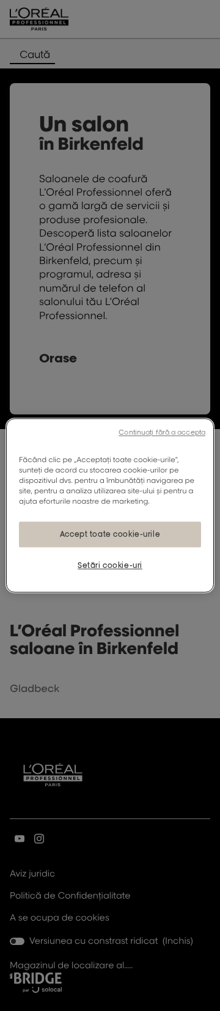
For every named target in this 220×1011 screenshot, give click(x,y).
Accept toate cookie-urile (110, 534)
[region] (110, 505)
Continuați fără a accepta (162, 432)
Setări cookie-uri (110, 565)
